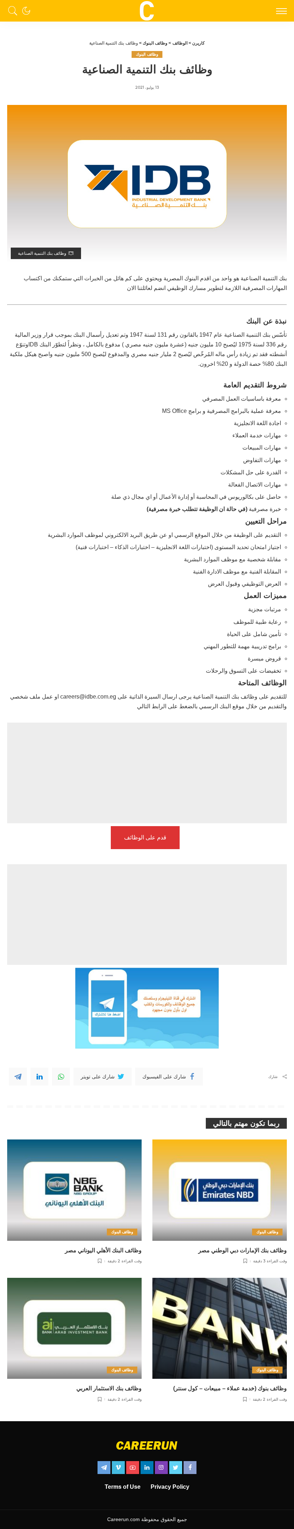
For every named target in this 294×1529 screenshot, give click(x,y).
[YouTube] (132, 1467)
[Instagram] (161, 1467)
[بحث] (14, 11)
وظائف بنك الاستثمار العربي (109, 1388)
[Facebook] (190, 1467)
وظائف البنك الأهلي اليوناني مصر (103, 1250)
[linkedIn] (39, 1077)
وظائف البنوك (147, 54)
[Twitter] (175, 1467)
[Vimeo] (118, 1467)
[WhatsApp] (61, 1077)
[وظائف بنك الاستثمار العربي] (74, 1328)
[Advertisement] (147, 773)
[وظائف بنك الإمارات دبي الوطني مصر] (219, 1189)
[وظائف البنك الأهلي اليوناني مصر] (74, 1189)
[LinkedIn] (147, 1467)
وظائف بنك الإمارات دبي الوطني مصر (242, 1250)
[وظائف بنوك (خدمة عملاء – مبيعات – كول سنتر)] (219, 1328)
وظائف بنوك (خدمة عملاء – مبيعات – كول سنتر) (230, 1388)
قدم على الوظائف (145, 837)
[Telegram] (18, 1077)
